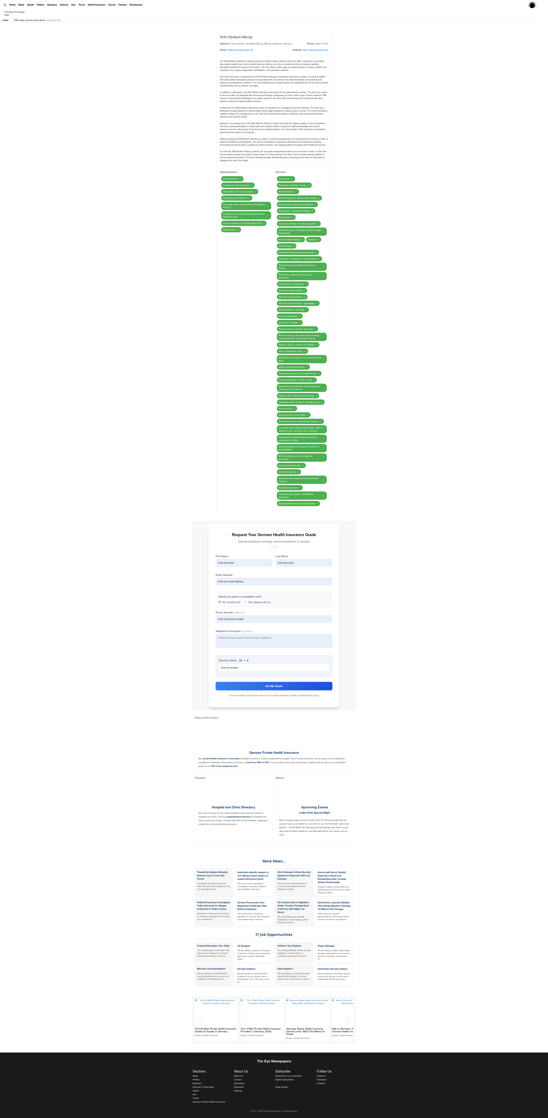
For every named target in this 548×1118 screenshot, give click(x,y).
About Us (238, 1075)
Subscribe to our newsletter (288, 1075)
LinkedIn (321, 1083)
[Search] (5, 5)
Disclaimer (239, 1086)
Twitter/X (321, 1075)
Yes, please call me (259, 602)
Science (64, 4)
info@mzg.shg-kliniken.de (240, 49)
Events (112, 4)
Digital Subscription (284, 1079)
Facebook (321, 1079)
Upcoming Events (314, 807)
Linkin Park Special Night (314, 813)
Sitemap (238, 1090)
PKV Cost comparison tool (224, 766)
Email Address (224, 575)
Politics (40, 4)
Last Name (281, 556)
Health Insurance (96, 4)
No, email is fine (231, 602)
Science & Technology (203, 1086)
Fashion (122, 4)
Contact (238, 1079)
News (21, 4)
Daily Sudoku (281, 1086)
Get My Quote (273, 686)
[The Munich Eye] (532, 5)
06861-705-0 (321, 43)
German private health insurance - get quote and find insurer (41, 20)
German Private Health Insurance (274, 752)
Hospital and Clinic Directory (233, 807)
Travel (81, 4)
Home (12, 4)
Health (30, 4)
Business (52, 4)
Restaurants (136, 4)
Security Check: (233, 660)
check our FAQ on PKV (257, 762)
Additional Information (234, 631)
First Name (222, 556)
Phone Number (230, 612)
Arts (73, 4)
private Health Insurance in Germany (221, 758)
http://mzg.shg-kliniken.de (315, 49)
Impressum (239, 1083)
